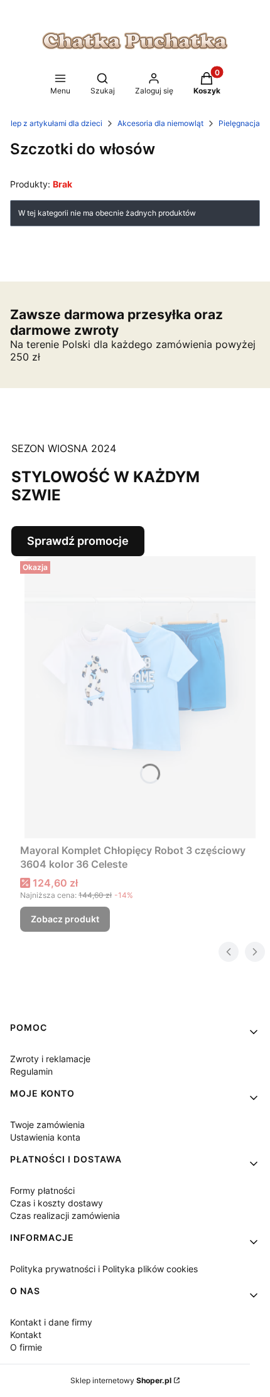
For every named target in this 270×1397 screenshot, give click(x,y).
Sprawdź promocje (78, 540)
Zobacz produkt (65, 919)
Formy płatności (42, 1190)
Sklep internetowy (120, 1380)
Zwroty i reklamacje (50, 1058)
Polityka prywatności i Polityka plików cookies (104, 1268)
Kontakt (25, 1334)
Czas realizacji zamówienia (65, 1215)
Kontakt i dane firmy (51, 1322)
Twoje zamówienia (47, 1124)
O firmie (26, 1347)
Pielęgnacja (239, 123)
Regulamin (31, 1071)
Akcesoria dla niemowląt (160, 123)
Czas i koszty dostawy (56, 1203)
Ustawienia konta (45, 1137)
